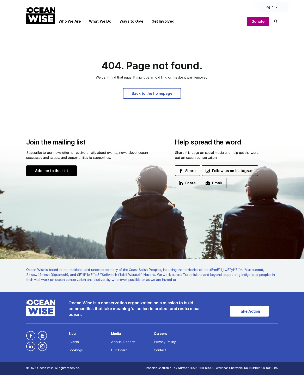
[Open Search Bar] (276, 21)
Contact (160, 350)
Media (116, 333)
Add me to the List (51, 171)
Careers (160, 333)
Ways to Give (131, 21)
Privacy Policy (165, 342)
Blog (71, 333)
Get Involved (163, 21)
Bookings (75, 350)
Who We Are (70, 21)
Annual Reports (123, 342)
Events (73, 342)
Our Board (119, 350)
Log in (269, 7)
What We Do (100, 21)
